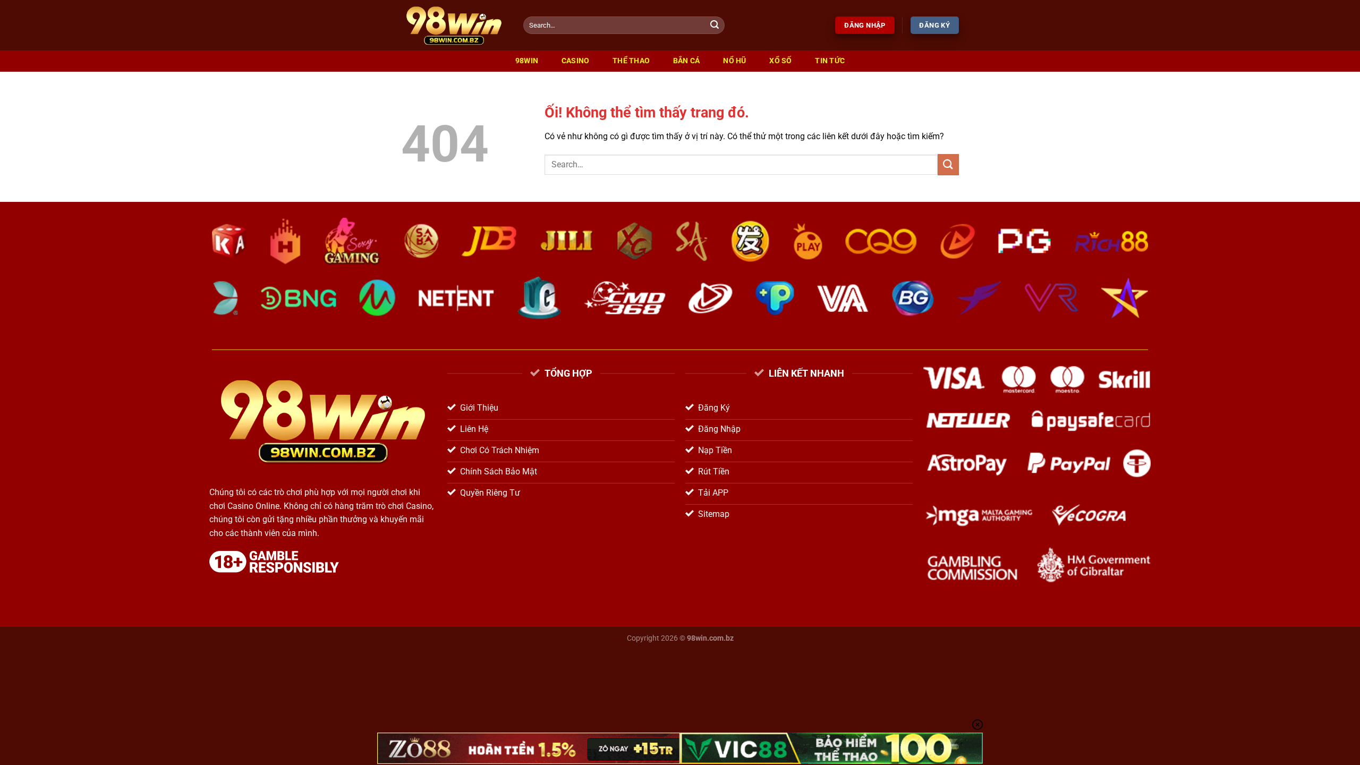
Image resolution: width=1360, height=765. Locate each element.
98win (526, 60)
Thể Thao (631, 60)
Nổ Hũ (734, 60)
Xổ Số (780, 60)
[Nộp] (715, 25)
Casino (576, 60)
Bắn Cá (686, 60)
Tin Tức (830, 60)
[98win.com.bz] (454, 25)
